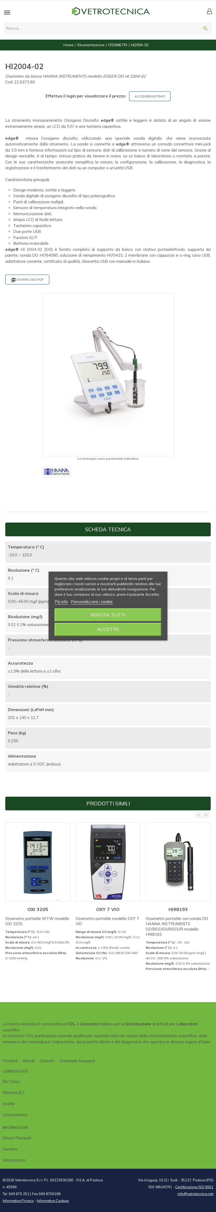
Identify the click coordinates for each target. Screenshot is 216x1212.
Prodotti (10, 1060)
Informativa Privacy (18, 1201)
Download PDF (27, 280)
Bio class (11, 1081)
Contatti (47, 1060)
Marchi (29, 1060)
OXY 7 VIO (108, 909)
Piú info (61, 601)
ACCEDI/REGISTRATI (150, 96)
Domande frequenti (77, 1060)
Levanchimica (15, 1114)
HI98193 (178, 909)
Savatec (10, 1149)
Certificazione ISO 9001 (194, 1187)
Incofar (9, 1103)
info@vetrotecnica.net (195, 1194)
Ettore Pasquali (17, 1137)
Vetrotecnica (14, 1160)
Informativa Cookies (53, 1201)
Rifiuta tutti (108, 615)
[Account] (209, 11)
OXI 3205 (37, 909)
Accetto (108, 629)
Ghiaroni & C (14, 1092)
